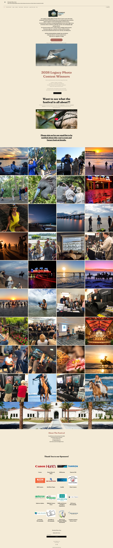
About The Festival (56, 433)
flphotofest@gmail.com (56, 541)
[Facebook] (106, 7)
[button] (108, 7)
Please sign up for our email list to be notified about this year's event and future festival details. (56, 137)
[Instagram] (107, 7)
